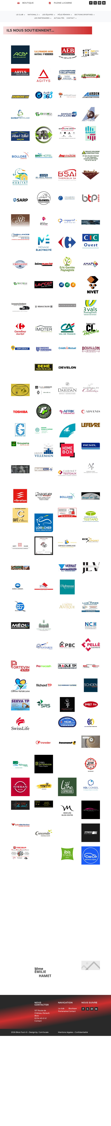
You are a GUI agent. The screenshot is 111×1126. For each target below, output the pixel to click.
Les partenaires (41, 18)
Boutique (28, 3)
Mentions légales (65, 1025)
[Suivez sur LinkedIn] (104, 3)
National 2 (33, 15)
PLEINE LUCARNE (63, 3)
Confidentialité (81, 1025)
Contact (71, 18)
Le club (19, 15)
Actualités (59, 18)
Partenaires (63, 1004)
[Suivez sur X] (95, 3)
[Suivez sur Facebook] (91, 3)
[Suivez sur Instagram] (99, 3)
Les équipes (47, 15)
